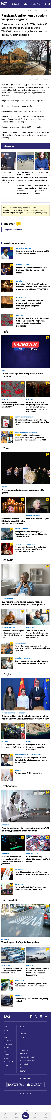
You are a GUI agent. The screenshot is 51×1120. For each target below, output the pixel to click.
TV (21, 1030)
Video (22, 1027)
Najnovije (16, 4)
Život (6, 1037)
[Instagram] (41, 1016)
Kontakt (23, 1071)
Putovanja (8, 1044)
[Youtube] (46, 1016)
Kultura (7, 1048)
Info (5, 1027)
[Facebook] (31, 1016)
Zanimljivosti (20, 981)
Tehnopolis (8, 1058)
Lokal (6, 1065)
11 (11, 298)
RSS (21, 1068)
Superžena (8, 1051)
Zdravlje (7, 1041)
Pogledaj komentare (13, 229)
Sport (6, 1030)
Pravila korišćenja (27, 1057)
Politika (19, 315)
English (4, 742)
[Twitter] (36, 1016)
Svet (3, 370)
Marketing (24, 1050)
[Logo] (4, 4)
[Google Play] (16, 1085)
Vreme (22, 1037)
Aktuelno (30, 628)
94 (11, 248)
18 (11, 885)
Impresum (23, 1054)
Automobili (8, 1062)
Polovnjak (5, 965)
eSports (7, 1055)
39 (11, 265)
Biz (5, 1034)
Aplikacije (24, 1064)
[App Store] (35, 1085)
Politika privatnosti (28, 1061)
